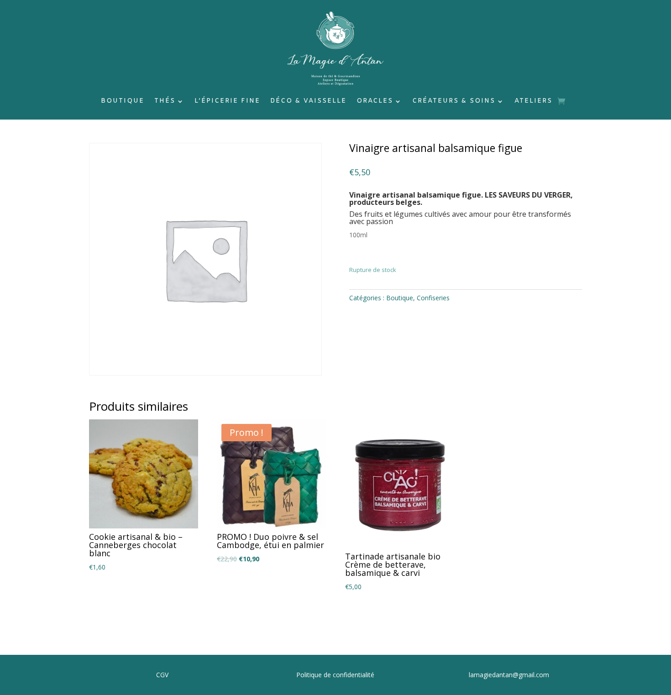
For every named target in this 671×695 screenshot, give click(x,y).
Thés (164, 101)
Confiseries (433, 297)
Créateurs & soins (453, 101)
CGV (162, 674)
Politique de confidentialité (335, 674)
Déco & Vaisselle (308, 101)
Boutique (122, 101)
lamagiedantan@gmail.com (509, 674)
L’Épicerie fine (227, 101)
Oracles (374, 101)
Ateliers (533, 101)
